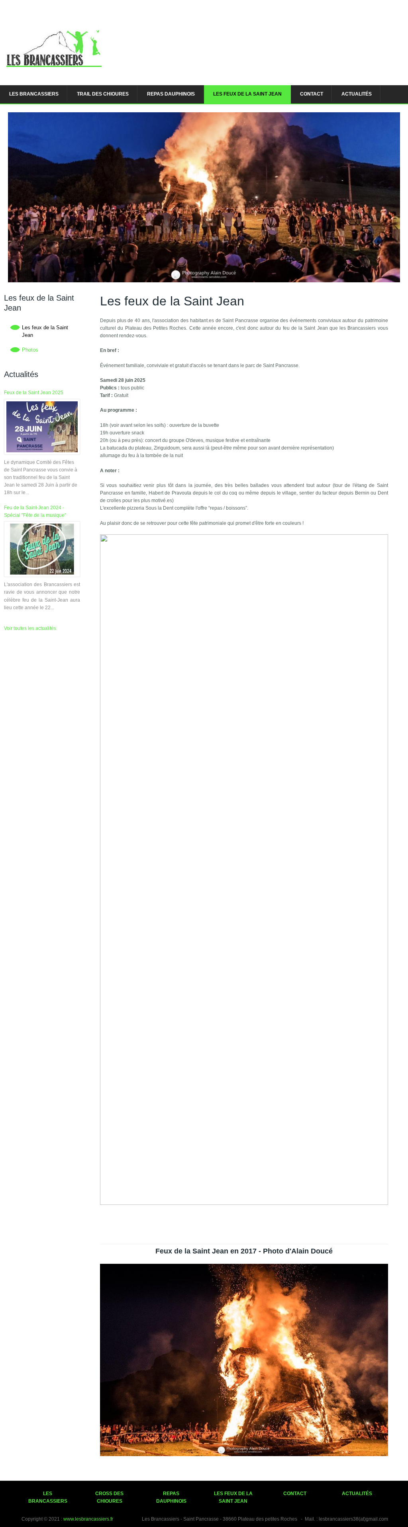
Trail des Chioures (103, 94)
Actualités (356, 94)
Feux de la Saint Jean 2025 (33, 392)
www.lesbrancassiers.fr (88, 1519)
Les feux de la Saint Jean (247, 94)
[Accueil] (53, 71)
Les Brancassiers (34, 94)
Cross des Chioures (109, 1497)
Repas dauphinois (171, 94)
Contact (311, 94)
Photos (30, 350)
